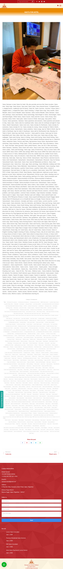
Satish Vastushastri (20, 348)
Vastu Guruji (18, 382)
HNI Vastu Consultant (12, 544)
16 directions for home (34, 302)
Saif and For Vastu (11, 348)
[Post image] (3, 532)
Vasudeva (57, 429)
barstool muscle (31, 307)
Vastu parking (52, 392)
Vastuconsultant (18, 409)
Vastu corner (49, 369)
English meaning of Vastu (52, 326)
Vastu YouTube (47, 407)
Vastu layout (29, 388)
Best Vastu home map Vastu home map (33, 313)
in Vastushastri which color (29, 331)
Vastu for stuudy (48, 380)
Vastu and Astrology (39, 360)
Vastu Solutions (25, 403)
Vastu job (28, 386)
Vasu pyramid (56, 427)
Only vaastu (41, 343)
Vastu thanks (21, 405)
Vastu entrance (37, 375)
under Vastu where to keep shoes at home (13, 352)
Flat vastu (48, 327)
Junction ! (43, 333)
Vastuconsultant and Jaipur (40, 409)
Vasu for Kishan (38, 421)
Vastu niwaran (11, 392)
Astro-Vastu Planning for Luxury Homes (16, 550)
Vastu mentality (40, 390)
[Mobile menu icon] (60, 6)
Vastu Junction (57, 386)
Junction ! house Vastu (51, 333)
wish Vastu (31, 433)
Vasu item (30, 423)
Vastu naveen (48, 390)
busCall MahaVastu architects (53, 320)
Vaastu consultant (45, 352)
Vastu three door (37, 405)
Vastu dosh (15, 375)
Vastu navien (54, 390)
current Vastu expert (38, 324)
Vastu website (9, 407)
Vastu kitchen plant (22, 388)
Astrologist (55, 305)
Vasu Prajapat (44, 427)
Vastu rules (8, 401)
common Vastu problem (49, 322)
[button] (4, 564)
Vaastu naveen (20, 356)
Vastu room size (55, 399)
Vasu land (49, 423)
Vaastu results (7, 358)
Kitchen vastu (39, 335)
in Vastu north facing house (53, 329)
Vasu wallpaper (28, 429)
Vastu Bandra (56, 363)
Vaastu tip (20, 358)
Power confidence (18, 346)
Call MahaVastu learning (13, 322)
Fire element (41, 327)
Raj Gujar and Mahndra (28, 346)
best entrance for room (30, 311)
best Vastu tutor (17, 318)
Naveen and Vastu (52, 339)
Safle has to (56, 346)
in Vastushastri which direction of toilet (44, 331)
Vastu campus (38, 367)
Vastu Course (56, 369)
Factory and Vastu (24, 327)
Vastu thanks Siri (29, 405)
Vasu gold (44, 421)
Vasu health (24, 423)
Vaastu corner (8, 354)
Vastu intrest (14, 386)
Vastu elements (29, 375)
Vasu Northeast (36, 425)
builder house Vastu (41, 320)
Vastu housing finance (26, 384)
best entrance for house (48, 309)
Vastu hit (31, 382)
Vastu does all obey (22, 373)
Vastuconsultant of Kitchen (49, 411)
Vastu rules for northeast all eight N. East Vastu (21, 401)
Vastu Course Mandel (24, 371)
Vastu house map (55, 382)
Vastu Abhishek (23, 360)
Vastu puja (13, 396)
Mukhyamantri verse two (42, 339)
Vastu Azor (43, 363)
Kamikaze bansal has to (8, 335)
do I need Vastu (54, 324)
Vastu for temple (56, 380)
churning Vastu (23, 322)
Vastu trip (49, 405)
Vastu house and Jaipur (45, 382)
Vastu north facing (19, 392)
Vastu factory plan (54, 377)
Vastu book (29, 365)
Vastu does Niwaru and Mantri (53, 373)
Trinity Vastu (48, 350)
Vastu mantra (8, 390)
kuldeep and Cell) (46, 335)
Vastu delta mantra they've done (46, 371)
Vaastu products (56, 356)
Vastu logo (49, 388)
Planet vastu (6, 346)
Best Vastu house (45, 313)
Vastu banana (49, 363)
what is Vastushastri (18, 431)
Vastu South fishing (40, 403)
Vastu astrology (30, 363)
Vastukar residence (53, 413)
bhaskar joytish (41, 318)
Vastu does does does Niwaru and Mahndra (36, 373)
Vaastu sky (14, 358)
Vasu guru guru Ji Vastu (10, 423)
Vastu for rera (13, 380)
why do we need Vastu (54, 431)
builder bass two (32, 320)
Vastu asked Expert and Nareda (10, 363)
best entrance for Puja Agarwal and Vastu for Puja (15, 311)
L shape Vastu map (55, 335)
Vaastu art (38, 352)
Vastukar (35, 413)
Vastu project (54, 394)
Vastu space (47, 403)
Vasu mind (20, 425)
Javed (38, 333)
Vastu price (48, 394)
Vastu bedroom (22, 365)
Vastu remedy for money (10, 399)
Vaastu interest (7, 356)
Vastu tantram (14, 405)
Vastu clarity (19, 369)
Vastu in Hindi (46, 384)
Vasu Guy (18, 423)
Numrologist (45, 341)
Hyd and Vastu (36, 329)
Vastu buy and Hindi (30, 367)
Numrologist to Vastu (53, 341)
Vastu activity (30, 360)
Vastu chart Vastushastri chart (10, 369)
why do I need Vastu (44, 431)
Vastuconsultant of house (24, 411)
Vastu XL (31, 407)
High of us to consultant (21, 329)
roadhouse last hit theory (48, 346)
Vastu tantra (8, 405)
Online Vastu (25, 343)
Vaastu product (48, 356)
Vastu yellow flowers (39, 407)
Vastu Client (26, 369)
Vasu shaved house (14, 429)
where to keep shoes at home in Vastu (31, 431)
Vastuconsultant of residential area (13, 413)
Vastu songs (32, 403)
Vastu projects (7, 396)
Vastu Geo (12, 382)
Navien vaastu (39, 341)
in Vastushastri (7, 331)
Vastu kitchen (14, 388)
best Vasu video (34, 318)
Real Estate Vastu (37, 346)
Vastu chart (51, 367)
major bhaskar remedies (28, 337)
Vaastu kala (13, 356)
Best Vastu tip (9, 318)
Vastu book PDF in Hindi (47, 365)
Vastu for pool (6, 380)
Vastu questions (42, 396)
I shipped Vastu (43, 329)
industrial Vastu (56, 331)
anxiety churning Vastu (32, 305)
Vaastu (33, 352)
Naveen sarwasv (24, 341)
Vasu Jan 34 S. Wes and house (39, 423)
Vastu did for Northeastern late (10, 373)
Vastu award (36, 363)
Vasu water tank (36, 429)
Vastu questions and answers (53, 396)
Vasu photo (42, 425)
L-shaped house (19, 337)
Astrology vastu (9, 307)
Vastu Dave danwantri (34, 371)
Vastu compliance (33, 369)
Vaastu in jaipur (45, 354)
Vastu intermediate (7, 386)
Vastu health (25, 382)
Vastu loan (36, 388)
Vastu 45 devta (16, 360)
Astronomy (16, 307)
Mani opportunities (38, 337)
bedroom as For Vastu (14, 309)
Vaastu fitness (30, 354)
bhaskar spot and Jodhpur (51, 318)
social (36, 348)
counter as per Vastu (21, 324)
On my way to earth (17, 343)
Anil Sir (25, 305)
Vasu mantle (55, 423)
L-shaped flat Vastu (10, 337)
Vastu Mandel (55, 388)
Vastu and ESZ (47, 360)
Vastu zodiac (54, 407)
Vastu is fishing (22, 386)
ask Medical (41, 305)
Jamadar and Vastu (32, 333)
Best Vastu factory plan (18, 313)
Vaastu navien (28, 356)
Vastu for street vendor (38, 380)
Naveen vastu (31, 341)
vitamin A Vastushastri (8, 431)
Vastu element (22, 375)
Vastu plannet (35, 394)
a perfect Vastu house (54, 302)
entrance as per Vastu (8, 327)
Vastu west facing (16, 407)
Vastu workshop (25, 407)
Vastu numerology (27, 392)
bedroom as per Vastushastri (36, 309)
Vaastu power (41, 356)
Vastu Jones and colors (36, 386)
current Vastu (29, 324)
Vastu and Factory (55, 360)
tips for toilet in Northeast (17, 350)
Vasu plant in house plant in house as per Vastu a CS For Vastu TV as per (19, 427)
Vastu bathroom (14, 365)
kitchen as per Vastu (30, 335)
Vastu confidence (42, 369)
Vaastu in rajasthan (54, 354)
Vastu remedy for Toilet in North (35, 399)
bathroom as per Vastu (52, 307)
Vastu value (55, 405)
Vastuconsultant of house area (36, 411)
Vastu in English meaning (37, 384)
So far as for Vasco (29, 348)
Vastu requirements (46, 399)
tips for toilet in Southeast (29, 350)
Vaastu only (34, 356)
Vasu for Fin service (22, 421)
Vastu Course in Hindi (14, 371)
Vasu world (43, 429)
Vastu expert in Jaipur (45, 375)
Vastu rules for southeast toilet (38, 401)
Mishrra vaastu (26, 339)
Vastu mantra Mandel (16, 390)
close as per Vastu (39, 322)
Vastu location (42, 388)
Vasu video (21, 429)
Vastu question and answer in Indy (31, 396)
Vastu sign (55, 401)
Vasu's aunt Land (50, 429)
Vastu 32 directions (54, 358)
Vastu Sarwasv (49, 401)
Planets (11, 346)
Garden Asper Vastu (55, 327)
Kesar (16, 335)
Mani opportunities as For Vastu (50, 337)
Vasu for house (30, 421)
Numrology (10, 343)
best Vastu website (25, 318)
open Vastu (53, 343)
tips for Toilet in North (51, 348)
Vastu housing (17, 384)
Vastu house (36, 382)
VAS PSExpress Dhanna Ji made (29, 358)
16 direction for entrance (12, 302)
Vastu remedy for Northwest (21, 399)
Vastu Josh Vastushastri (47, 386)
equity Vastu (16, 327)
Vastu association (21, 363)
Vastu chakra (45, 367)
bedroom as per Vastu (24, 309)
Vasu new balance (27, 425)
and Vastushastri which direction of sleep (14, 305)
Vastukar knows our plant (43, 413)
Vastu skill (7, 403)
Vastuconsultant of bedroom (52, 409)
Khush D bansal (22, 335)
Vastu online (35, 392)
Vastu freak (6, 382)
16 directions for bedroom (23, 302)
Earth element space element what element (36, 326)
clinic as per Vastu (31, 322)
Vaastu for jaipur (37, 354)
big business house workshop (22, 320)
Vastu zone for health (9, 409)
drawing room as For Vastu (11, 326)
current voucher (46, 324)
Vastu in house (54, 384)
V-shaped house (27, 352)
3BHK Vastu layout (44, 302)
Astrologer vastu (48, 305)
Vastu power (42, 394)
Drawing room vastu (22, 326)
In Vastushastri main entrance (17, 331)
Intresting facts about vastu (20, 333)
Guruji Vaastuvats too (8, 329)
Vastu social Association (15, 403)
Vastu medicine (33, 390)
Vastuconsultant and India (28, 409)
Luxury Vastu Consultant (12, 532)
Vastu (39, 358)
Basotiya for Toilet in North (41, 307)
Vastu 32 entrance (7, 360)
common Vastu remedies (10, 324)
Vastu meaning (25, 390)
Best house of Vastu (41, 311)
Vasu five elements (12, 421)
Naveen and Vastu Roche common (12, 341)
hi (14, 329)
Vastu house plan (9, 384)
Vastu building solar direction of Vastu (16, 367)
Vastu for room (30, 380)
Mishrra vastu (33, 339)
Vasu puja (50, 427)
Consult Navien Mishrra (1, 399)
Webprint (32, 565)
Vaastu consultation (54, 352)
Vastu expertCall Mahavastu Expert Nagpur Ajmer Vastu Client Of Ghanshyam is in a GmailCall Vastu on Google (27, 377)
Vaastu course (15, 354)
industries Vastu (10, 333)
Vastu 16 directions (45, 358)
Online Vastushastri (33, 343)
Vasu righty (6, 429)
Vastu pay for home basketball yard (13, 394)
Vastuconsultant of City (12, 411)
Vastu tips (44, 405)
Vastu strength (55, 403)
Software (37, 565)
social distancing (42, 348)
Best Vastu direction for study (52, 311)
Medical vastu (18, 339)
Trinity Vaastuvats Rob (40, 350)
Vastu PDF (23, 394)
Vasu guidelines (51, 421)
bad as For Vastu (23, 307)
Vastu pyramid (19, 396)
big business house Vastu (9, 320)
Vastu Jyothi (7, 388)
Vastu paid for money (43, 392)
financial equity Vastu (33, 327)
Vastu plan (29, 394)
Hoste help (29, 329)
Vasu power (37, 427)
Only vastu (47, 343)
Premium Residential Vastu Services (16, 538)
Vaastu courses (22, 354)
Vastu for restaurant (21, 380)
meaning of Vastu (10, 339)
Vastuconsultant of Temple (26, 413)
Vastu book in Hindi (36, 365)
